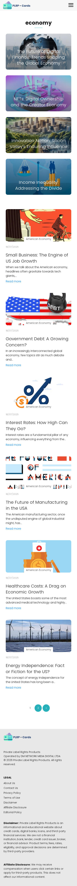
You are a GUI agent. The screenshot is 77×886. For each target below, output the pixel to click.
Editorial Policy (13, 812)
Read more (13, 281)
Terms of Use (12, 798)
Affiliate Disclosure (15, 807)
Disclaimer (10, 802)
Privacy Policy (12, 793)
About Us (9, 783)
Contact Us (11, 788)
